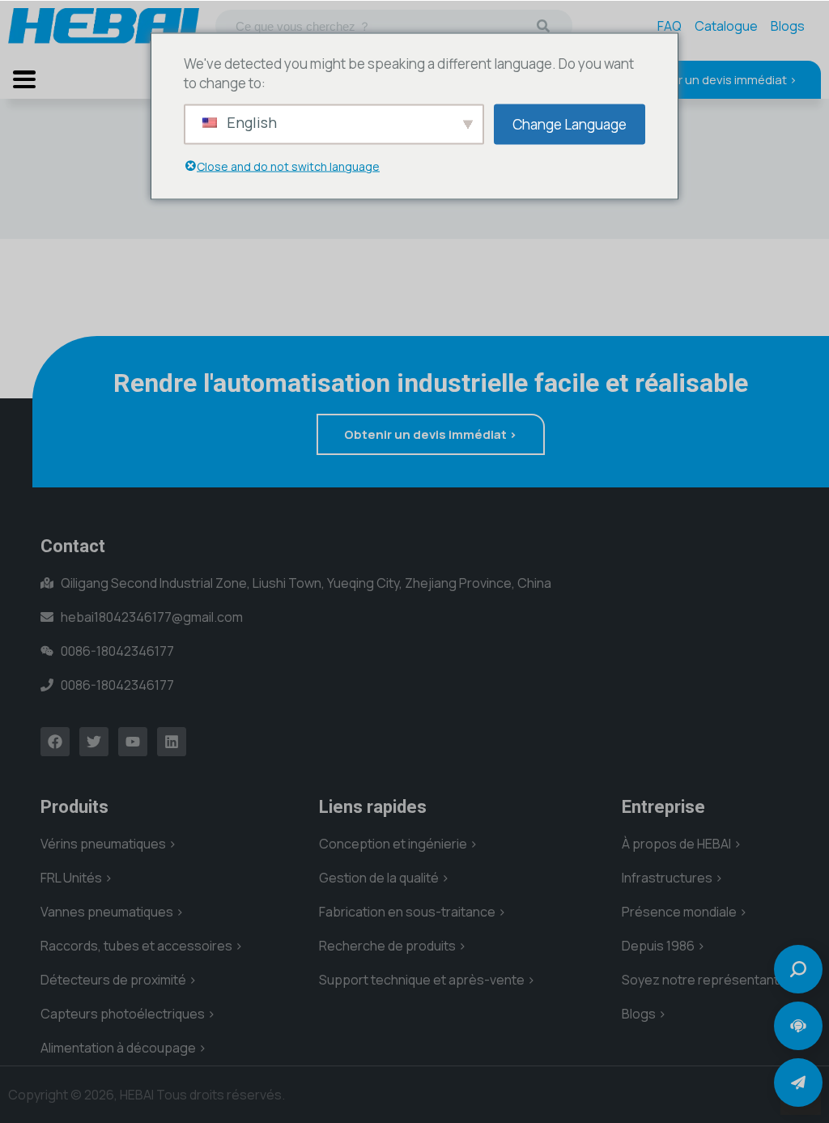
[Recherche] (543, 26)
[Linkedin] (171, 741)
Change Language (569, 123)
